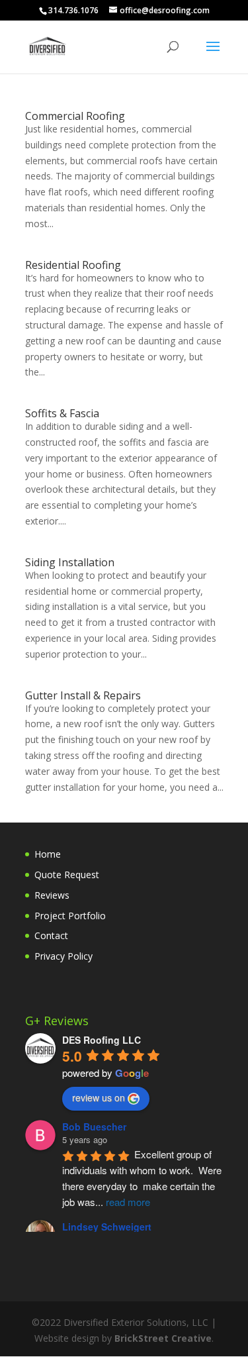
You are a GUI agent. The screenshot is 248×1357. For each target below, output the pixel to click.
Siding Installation (69, 562)
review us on (98, 1097)
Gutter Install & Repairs (83, 695)
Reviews (51, 895)
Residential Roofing (73, 265)
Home (47, 854)
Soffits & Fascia (62, 413)
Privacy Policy (63, 956)
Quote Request (66, 874)
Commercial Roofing (75, 116)
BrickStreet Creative (163, 1338)
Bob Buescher (94, 1126)
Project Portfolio (70, 915)
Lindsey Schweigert (106, 1226)
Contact (51, 935)
